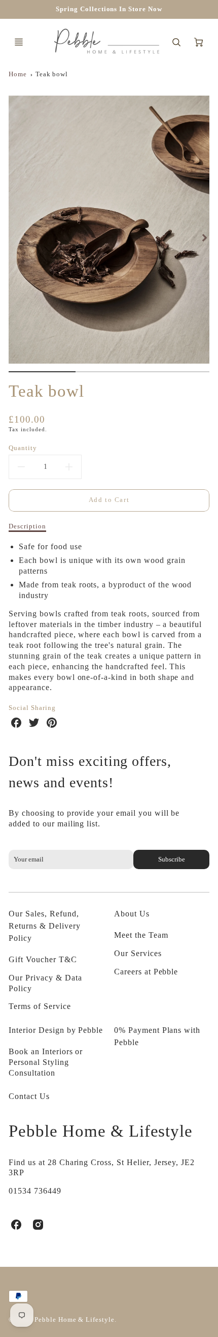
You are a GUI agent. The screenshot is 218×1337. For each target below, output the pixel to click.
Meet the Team (141, 935)
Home (18, 74)
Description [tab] (27, 526)
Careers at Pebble (146, 971)
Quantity (23, 448)
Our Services (138, 953)
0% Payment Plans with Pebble (157, 1036)
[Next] (204, 238)
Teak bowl (51, 74)
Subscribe (171, 859)
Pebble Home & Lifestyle (101, 1130)
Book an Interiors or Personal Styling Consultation (46, 1062)
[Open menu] (19, 42)
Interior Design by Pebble (56, 1030)
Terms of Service (39, 1006)
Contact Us (29, 1096)
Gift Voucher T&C (43, 959)
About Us (132, 913)
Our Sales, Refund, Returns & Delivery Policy (44, 925)
